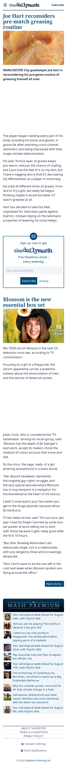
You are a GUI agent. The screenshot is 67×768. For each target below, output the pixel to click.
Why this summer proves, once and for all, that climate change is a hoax (37, 687)
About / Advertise (33, 728)
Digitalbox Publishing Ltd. (38, 760)
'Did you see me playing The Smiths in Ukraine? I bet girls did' (36, 625)
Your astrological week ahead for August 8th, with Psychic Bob (38, 709)
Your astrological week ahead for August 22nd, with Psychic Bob (38, 647)
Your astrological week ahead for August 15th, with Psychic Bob (38, 665)
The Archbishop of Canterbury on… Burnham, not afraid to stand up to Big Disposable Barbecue (37, 676)
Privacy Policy (34, 736)
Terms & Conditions (33, 732)
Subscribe (29, 281)
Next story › (54, 584)
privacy (43, 281)
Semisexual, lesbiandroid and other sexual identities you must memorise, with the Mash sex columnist (36, 698)
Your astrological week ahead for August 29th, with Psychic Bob (38, 616)
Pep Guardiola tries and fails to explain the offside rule (37, 656)
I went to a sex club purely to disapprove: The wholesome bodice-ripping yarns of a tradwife (35, 636)
